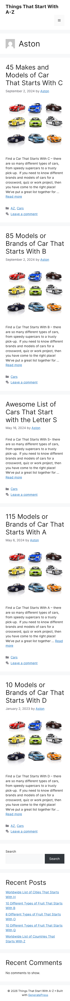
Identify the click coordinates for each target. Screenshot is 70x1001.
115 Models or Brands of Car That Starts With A (35, 524)
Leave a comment (24, 214)
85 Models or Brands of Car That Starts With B (35, 243)
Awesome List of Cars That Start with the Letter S (31, 412)
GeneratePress (38, 995)
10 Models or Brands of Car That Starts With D (35, 692)
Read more (14, 196)
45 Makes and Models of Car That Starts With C (34, 75)
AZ (13, 208)
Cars (20, 208)
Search (11, 851)
